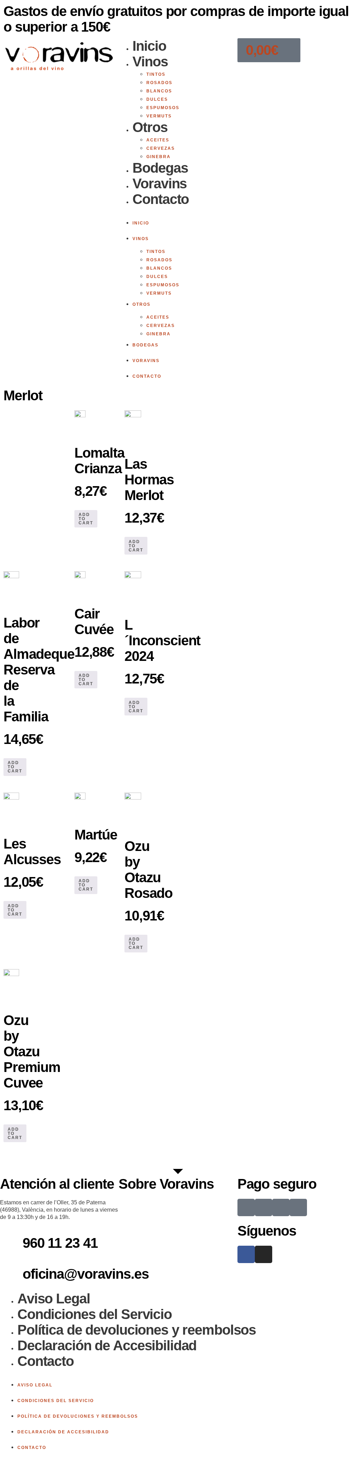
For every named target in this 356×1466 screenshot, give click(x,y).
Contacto (160, 199)
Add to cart (86, 518)
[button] (178, 211)
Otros (149, 127)
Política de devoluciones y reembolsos (136, 1329)
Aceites (157, 140)
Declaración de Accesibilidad (106, 1345)
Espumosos (162, 107)
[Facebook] (246, 1254)
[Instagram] (263, 1254)
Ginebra (158, 156)
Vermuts (159, 116)
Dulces (157, 99)
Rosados (159, 82)
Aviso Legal (53, 1298)
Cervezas (160, 148)
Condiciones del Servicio (94, 1314)
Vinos (150, 61)
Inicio (149, 46)
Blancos (159, 91)
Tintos (155, 74)
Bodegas (160, 167)
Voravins (159, 183)
